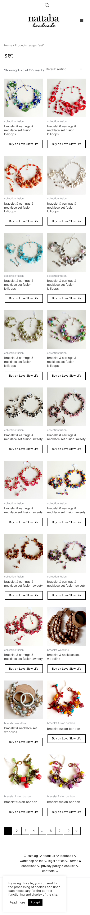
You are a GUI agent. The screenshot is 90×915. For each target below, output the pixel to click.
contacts (48, 871)
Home (8, 45)
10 (67, 831)
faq (41, 861)
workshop (27, 861)
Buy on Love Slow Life (23, 143)
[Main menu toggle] (81, 20)
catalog (32, 856)
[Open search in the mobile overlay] (47, 5)
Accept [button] (35, 902)
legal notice (56, 861)
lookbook (66, 856)
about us (49, 856)
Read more (17, 902)
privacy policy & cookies (58, 866)
